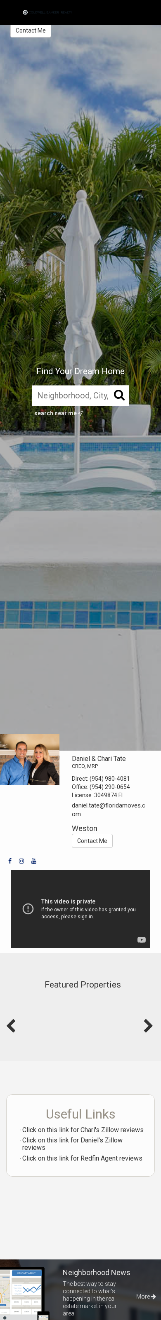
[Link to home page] (47, 12)
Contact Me (31, 30)
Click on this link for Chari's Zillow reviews (83, 1130)
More (143, 1296)
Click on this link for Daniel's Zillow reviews (72, 1143)
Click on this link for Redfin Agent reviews (82, 1158)
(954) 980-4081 (110, 778)
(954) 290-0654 (110, 787)
